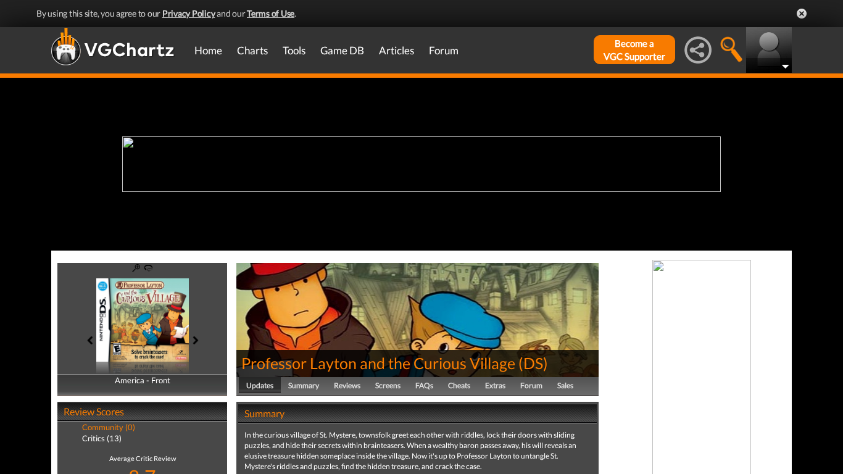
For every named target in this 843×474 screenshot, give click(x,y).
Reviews (347, 385)
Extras (495, 385)
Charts (252, 50)
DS (533, 363)
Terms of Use (270, 13)
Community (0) (108, 427)
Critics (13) (102, 438)
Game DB (342, 50)
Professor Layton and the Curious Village (378, 363)
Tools (294, 50)
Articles (396, 50)
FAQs (424, 385)
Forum (444, 50)
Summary (303, 385)
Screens (388, 385)
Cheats (459, 385)
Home (208, 50)
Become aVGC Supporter (634, 50)
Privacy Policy (188, 13)
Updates (259, 385)
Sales (565, 385)
